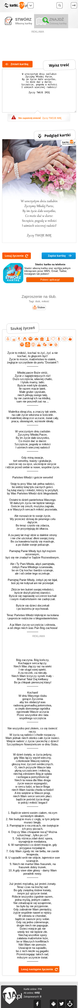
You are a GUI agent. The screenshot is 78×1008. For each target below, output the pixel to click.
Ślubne (41, 307)
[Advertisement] (38, 42)
